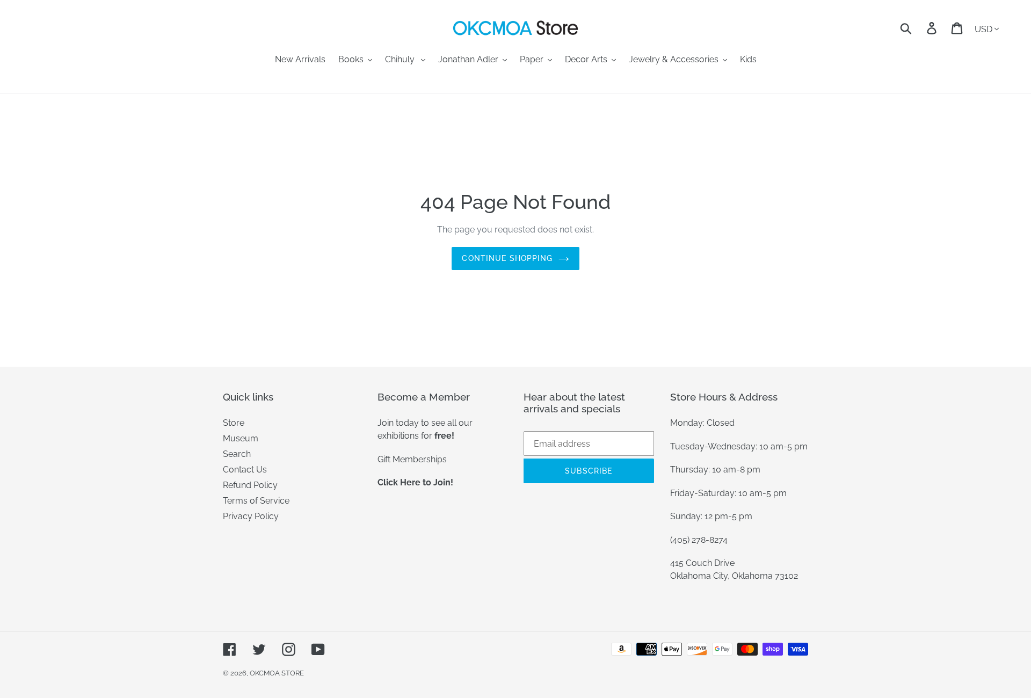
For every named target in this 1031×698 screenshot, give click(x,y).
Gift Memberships (412, 459)
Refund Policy (250, 485)
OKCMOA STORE (277, 673)
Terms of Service (256, 501)
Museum (240, 438)
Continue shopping (507, 258)
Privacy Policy (251, 516)
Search (237, 454)
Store (233, 423)
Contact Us (245, 469)
